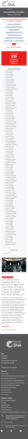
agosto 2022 (8, 146)
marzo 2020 (8, 187)
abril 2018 (8, 225)
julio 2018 (8, 220)
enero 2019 (8, 210)
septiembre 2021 (9, 162)
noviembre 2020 (9, 177)
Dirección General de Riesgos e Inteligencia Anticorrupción (12, 380)
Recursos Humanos (5, 394)
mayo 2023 (8, 133)
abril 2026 (8, 77)
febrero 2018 (8, 228)
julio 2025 (8, 90)
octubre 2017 (9, 233)
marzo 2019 (8, 207)
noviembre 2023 (9, 123)
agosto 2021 (8, 164)
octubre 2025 (9, 87)
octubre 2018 (9, 215)
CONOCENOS (4, 371)
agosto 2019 (8, 198)
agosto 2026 (8, 71)
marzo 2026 (8, 79)
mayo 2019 (8, 203)
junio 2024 (8, 112)
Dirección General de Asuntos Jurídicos (8, 387)
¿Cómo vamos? (4, 358)
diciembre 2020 (9, 175)
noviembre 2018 (9, 213)
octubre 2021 (9, 161)
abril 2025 (8, 95)
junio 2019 (8, 202)
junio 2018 (8, 221)
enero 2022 (8, 157)
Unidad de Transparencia (5, 390)
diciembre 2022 (9, 141)
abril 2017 (8, 241)
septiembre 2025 (10, 89)
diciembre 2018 (9, 211)
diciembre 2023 (9, 121)
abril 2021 (8, 169)
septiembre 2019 (9, 197)
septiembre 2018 (10, 216)
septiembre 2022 (10, 144)
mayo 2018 (8, 223)
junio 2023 (8, 131)
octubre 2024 (9, 105)
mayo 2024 (8, 113)
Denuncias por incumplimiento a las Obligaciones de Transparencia (14, 412)
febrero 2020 (9, 189)
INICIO (2, 353)
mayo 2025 (8, 94)
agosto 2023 (8, 128)
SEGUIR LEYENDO (5, 326)
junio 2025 (8, 92)
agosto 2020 (8, 182)
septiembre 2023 (10, 126)
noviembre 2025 (9, 85)
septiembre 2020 (10, 180)
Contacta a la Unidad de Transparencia (8, 400)
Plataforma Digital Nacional (7, 363)
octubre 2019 (9, 195)
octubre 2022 (9, 143)
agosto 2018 (8, 218)
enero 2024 (8, 120)
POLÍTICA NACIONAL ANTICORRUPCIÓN (9, 360)
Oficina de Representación (6, 392)
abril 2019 (8, 205)
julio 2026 (8, 72)
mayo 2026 (8, 76)
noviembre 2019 (9, 193)
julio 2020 (8, 184)
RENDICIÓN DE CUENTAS (6, 398)
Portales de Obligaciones (6, 409)
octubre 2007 (9, 244)
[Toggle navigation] (24, 3)
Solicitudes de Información (6, 407)
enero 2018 (8, 229)
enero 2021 (8, 174)
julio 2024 (8, 110)
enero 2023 (8, 139)
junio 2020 (8, 185)
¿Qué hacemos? (4, 356)
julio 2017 (8, 236)
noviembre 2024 (9, 103)
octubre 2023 (9, 125)
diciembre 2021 (9, 159)
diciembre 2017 (9, 231)
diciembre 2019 (9, 192)
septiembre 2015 (9, 243)
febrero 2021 (8, 172)
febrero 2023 (9, 138)
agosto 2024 (8, 108)
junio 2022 (8, 149)
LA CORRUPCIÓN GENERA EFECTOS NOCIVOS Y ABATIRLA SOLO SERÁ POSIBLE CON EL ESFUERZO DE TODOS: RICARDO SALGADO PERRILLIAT (13, 287)
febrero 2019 (8, 208)
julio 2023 (8, 130)
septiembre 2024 (10, 107)
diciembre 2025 (9, 84)
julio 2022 (8, 148)
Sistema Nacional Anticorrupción (9, 367)
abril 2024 (8, 115)
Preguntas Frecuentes (5, 405)
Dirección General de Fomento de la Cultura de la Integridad (12, 383)
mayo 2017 (8, 239)
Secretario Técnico (4, 373)
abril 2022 (8, 153)
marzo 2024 (8, 117)
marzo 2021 (8, 171)
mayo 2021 (8, 167)
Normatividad (3, 402)
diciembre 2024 (9, 102)
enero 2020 (8, 190)
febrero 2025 (9, 99)
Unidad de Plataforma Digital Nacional (8, 378)
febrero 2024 (9, 118)
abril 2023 (8, 135)
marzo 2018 (8, 226)
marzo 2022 (8, 154)
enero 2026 (8, 82)
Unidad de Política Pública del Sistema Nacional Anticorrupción (13, 376)
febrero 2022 (9, 156)
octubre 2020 (9, 179)
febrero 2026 (9, 80)
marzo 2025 (8, 97)
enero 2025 (8, 100)
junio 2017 (8, 238)
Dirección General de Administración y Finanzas (10, 385)
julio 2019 (8, 200)
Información (4, 365)
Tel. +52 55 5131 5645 (8, 422)
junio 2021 (8, 166)
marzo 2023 (8, 136)
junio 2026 (8, 74)
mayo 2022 (8, 151)
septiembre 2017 (9, 234)
